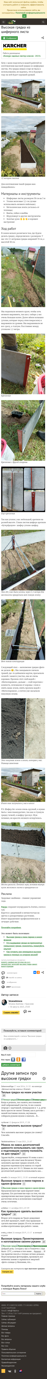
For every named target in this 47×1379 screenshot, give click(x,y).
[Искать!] (43, 21)
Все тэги (4, 1346)
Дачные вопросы (8, 1326)
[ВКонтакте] (34, 972)
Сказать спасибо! (11, 1012)
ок (24, 16)
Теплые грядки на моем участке (21, 1092)
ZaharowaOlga (7, 1086)
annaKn (4, 1177)
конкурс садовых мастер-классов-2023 (15, 962)
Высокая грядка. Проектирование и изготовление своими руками (22, 1240)
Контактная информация (10, 1359)
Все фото (5, 1336)
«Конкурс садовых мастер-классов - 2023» (22, 56)
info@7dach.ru (13, 1310)
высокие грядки (26, 964)
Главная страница (8, 1316)
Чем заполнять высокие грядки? (21, 1125)
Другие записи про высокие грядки (19, 1075)
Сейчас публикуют (8, 1319)
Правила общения (8, 1349)
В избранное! (11, 38)
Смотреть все (7, 1272)
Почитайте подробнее (11, 927)
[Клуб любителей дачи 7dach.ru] (12, 22)
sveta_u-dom (6, 1232)
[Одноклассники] (38, 972)
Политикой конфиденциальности (30, 12)
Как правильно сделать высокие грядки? (21, 1212)
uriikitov (4, 1208)
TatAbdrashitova (8, 1141)
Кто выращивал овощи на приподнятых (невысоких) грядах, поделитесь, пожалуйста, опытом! (24, 946)
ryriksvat (5, 1122)
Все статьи (5, 1342)
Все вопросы (6, 1339)
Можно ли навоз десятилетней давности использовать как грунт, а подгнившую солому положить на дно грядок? (22, 1149)
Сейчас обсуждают (8, 1322)
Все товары (5, 1332)
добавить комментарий (11, 1065)
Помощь (4, 1329)
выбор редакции (7, 966)
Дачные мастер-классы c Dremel (16, 1089)
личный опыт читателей (10, 964)
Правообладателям (9, 1362)
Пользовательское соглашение (13, 1352)
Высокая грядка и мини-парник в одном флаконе (22, 1182)
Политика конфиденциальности (13, 1356)
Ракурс (4, 907)
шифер (34, 964)
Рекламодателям (8, 1366)
